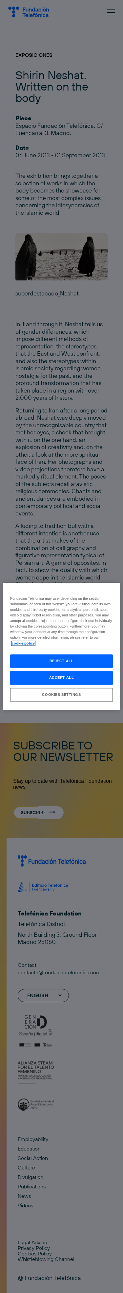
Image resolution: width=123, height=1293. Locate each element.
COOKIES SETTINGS (61, 695)
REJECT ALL (62, 661)
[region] (61, 646)
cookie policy (23, 643)
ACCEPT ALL (61, 678)
